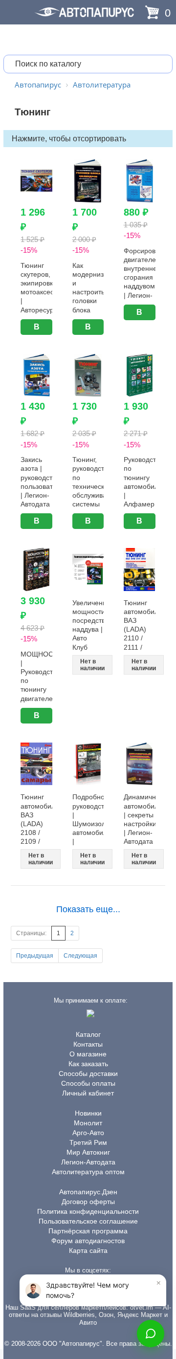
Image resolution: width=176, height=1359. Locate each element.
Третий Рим (88, 1142)
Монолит (88, 1123)
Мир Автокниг (88, 1152)
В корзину (36, 329)
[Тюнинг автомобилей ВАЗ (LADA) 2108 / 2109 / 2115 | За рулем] (36, 764)
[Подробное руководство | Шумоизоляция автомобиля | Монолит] (88, 764)
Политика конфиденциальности (88, 1211)
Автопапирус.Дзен (88, 1192)
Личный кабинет (88, 1093)
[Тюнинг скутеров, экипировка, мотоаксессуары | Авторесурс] (36, 180)
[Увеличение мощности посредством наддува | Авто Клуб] (88, 569)
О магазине (88, 1054)
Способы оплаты (88, 1083)
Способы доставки (88, 1073)
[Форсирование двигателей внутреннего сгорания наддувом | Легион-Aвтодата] (139, 180)
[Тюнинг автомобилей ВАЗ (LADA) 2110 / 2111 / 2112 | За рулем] (139, 569)
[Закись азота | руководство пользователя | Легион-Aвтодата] (36, 375)
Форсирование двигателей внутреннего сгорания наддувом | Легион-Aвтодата (147, 277)
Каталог (88, 1034)
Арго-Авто (88, 1133)
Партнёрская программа (88, 1231)
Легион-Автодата (88, 1162)
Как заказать (88, 1064)
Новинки (88, 1113)
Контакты (88, 1044)
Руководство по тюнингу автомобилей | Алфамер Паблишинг (145, 486)
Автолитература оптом (88, 1172)
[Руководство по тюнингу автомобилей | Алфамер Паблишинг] (139, 375)
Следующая (80, 955)
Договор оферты (88, 1202)
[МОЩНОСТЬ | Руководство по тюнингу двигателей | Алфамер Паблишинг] (36, 569)
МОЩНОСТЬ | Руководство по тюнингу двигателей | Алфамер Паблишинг (41, 689)
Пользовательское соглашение (88, 1221)
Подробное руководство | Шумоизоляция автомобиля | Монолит (96, 823)
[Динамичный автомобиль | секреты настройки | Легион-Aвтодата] (139, 764)
